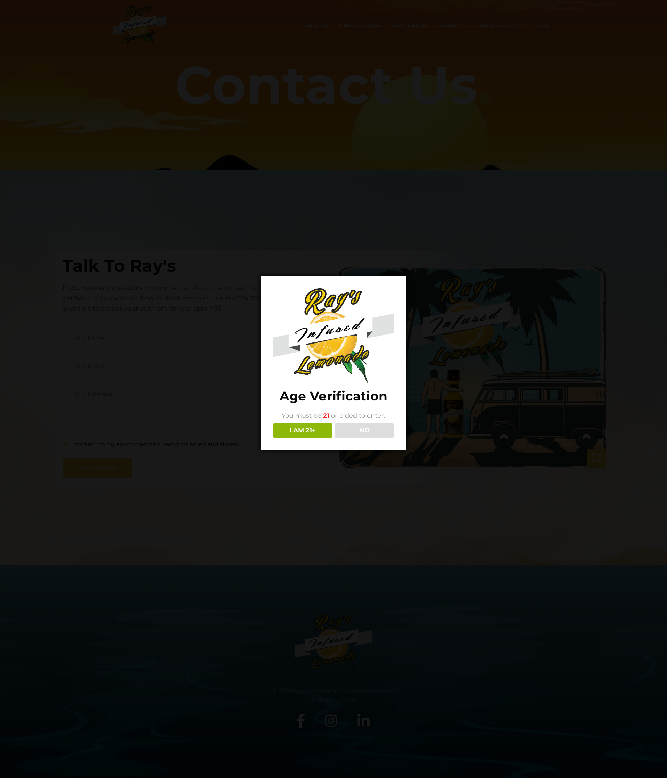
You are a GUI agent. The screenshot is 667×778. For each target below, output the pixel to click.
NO (364, 430)
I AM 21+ (302, 430)
